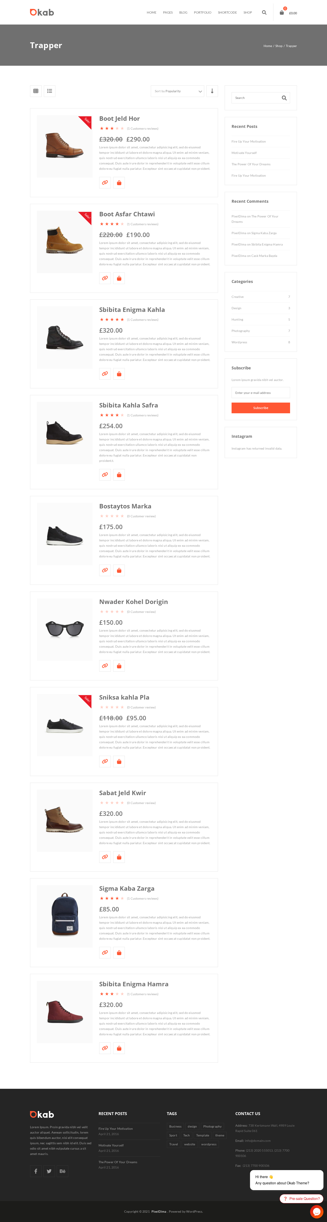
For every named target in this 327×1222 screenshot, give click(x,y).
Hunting (237, 319)
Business (175, 1126)
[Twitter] (49, 1171)
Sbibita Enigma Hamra (267, 244)
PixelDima (239, 216)
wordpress (208, 1144)
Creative (238, 297)
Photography (241, 331)
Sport (173, 1135)
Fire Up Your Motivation (249, 141)
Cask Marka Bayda (264, 256)
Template (202, 1135)
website (189, 1144)
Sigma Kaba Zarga (264, 233)
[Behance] (62, 1171)
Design (236, 308)
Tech (186, 1135)
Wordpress (239, 342)
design (192, 1126)
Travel (173, 1144)
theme (219, 1135)
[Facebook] (35, 1171)
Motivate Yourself (244, 153)
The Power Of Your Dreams (251, 164)
